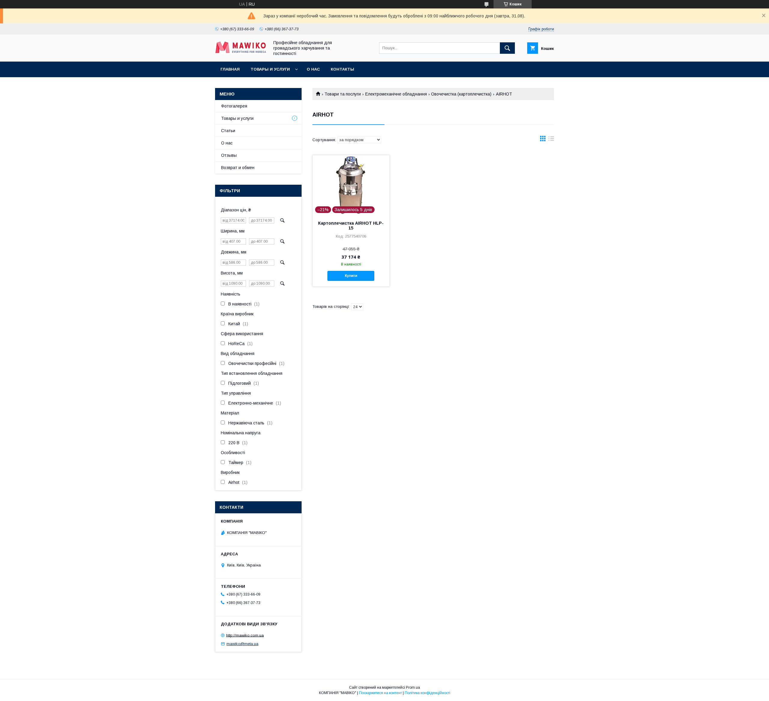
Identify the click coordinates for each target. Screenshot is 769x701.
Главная (230, 69)
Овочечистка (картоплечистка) (461, 94)
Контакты (342, 69)
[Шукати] (507, 48)
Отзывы (229, 155)
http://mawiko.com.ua (245, 635)
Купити (351, 276)
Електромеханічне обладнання (396, 94)
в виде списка (551, 140)
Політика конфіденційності (427, 693)
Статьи (228, 130)
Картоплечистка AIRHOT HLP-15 (351, 225)
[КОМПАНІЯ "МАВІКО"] (240, 52)
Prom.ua (413, 687)
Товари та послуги (342, 94)
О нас (313, 69)
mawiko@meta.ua (242, 644)
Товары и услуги (270, 69)
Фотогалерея (234, 106)
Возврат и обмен (237, 167)
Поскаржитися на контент (380, 693)
